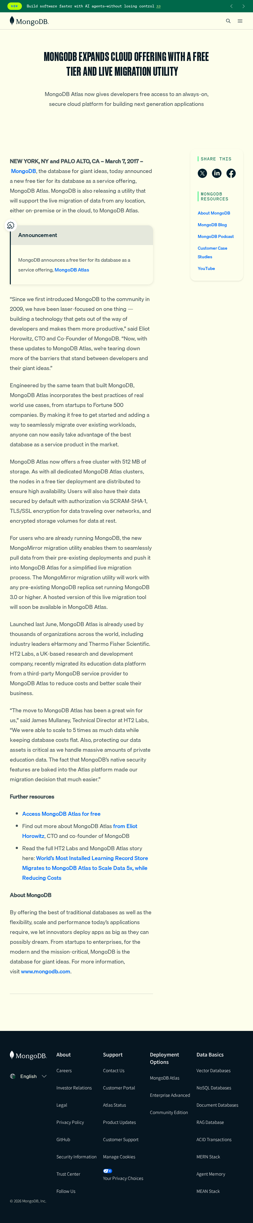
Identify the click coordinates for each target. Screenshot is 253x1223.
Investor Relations (74, 1087)
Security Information (76, 1156)
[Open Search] (228, 20)
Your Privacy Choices (123, 1178)
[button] (34, 1076)
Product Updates (119, 1122)
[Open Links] (240, 21)
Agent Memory (211, 1174)
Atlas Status (114, 1105)
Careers (64, 1070)
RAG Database (210, 1122)
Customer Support (121, 1139)
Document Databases (217, 1105)
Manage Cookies (119, 1156)
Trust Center (68, 1174)
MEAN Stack (208, 1191)
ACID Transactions (214, 1139)
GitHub (63, 1139)
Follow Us (65, 1191)
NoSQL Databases (214, 1087)
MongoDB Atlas (164, 1078)
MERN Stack (208, 1156)
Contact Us (113, 1070)
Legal (61, 1105)
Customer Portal (119, 1087)
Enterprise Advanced (170, 1095)
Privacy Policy (70, 1122)
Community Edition (169, 1112)
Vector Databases (213, 1070)
